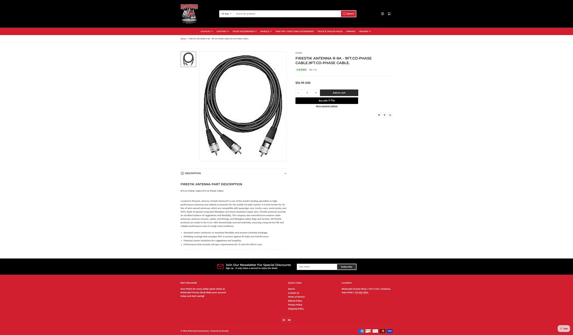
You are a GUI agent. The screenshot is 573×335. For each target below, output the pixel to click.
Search (291, 289)
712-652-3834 (361, 292)
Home (183, 39)
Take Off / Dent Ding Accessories (294, 31)
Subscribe (346, 266)
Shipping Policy (296, 308)
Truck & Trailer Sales (330, 31)
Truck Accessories (243, 31)
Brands (363, 31)
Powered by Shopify (220, 331)
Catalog (205, 31)
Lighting (221, 31)
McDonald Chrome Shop (198, 331)
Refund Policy (295, 301)
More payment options (327, 106)
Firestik (298, 53)
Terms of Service (296, 296)
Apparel (351, 31)
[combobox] (295, 13)
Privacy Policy (295, 304)
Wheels (264, 31)
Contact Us (293, 293)
